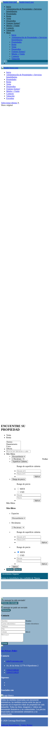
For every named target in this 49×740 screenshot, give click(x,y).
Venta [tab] (8, 435)
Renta (8, 16)
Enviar (4, 643)
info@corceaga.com (14, 661)
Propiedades (11, 14)
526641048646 (12, 670)
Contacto (10, 28)
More (8, 33)
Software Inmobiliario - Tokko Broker (16, 725)
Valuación (10, 30)
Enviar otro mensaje (9, 603)
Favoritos (10, 98)
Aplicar (37, 477)
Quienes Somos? (13, 23)
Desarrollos (11, 21)
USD (22, 492)
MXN (22, 489)
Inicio (8, 7)
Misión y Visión (12, 25)
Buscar (10, 569)
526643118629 (12, 672)
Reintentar (6, 610)
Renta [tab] (8, 437)
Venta (8, 18)
